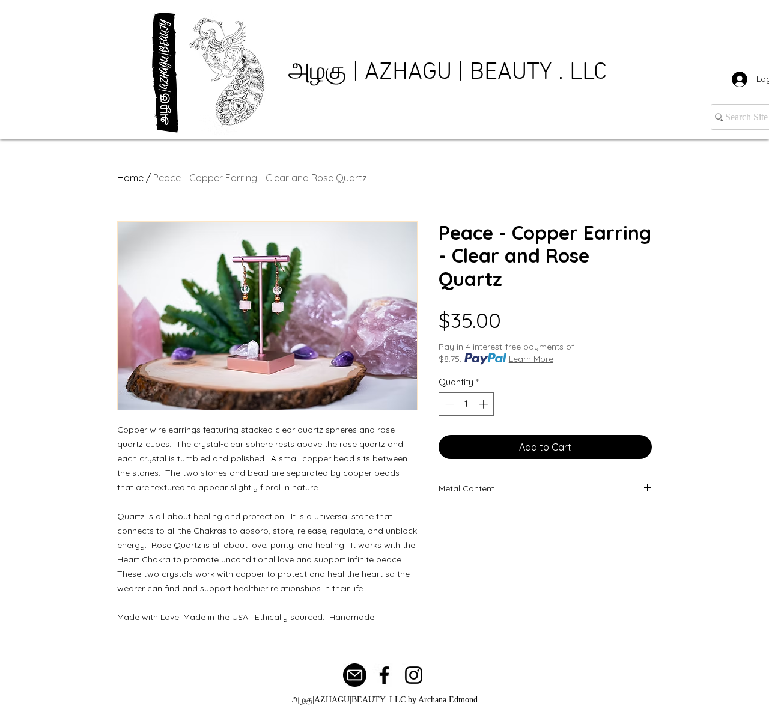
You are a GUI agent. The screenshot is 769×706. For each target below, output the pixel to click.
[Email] (354, 675)
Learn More (531, 358)
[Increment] (484, 404)
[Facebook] (384, 675)
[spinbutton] (466, 404)
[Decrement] (448, 404)
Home (130, 178)
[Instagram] (413, 675)
